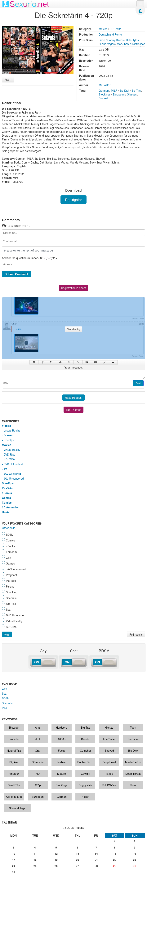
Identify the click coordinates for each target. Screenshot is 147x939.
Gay (4, 689)
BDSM (6, 698)
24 (13, 866)
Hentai (6, 512)
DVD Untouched (13, 464)
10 (13, 853)
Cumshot (85, 750)
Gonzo (109, 727)
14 (96, 853)
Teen (133, 727)
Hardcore (61, 727)
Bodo (102, 40)
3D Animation (11, 507)
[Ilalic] (42, 362)
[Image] (86, 362)
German (104, 90)
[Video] (95, 362)
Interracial (109, 739)
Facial (61, 750)
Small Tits (14, 785)
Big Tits (136, 90)
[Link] (78, 362)
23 (134, 860)
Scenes (8, 435)
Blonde (85, 739)
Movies (103, 29)
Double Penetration (86, 762)
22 (114, 860)
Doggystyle (85, 785)
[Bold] (33, 362)
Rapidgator (73, 199)
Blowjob (14, 727)
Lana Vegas (107, 44)
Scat (4, 693)
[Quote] (113, 362)
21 (96, 860)
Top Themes (73, 410)
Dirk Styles (132, 40)
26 (56, 866)
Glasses (132, 94)
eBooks (7, 493)
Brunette (14, 739)
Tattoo (109, 773)
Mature (61, 773)
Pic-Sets (7, 488)
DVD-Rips (9, 454)
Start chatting (73, 329)
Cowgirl (85, 773)
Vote (7, 635)
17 (13, 860)
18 (35, 860)
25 (35, 866)
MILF (114, 90)
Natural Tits (14, 750)
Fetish (85, 797)
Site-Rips (8, 483)
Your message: (74, 367)
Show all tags (17, 808)
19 (56, 860)
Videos (6, 426)
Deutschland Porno (110, 34)
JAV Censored (12, 474)
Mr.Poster (104, 85)
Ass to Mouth (14, 797)
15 (114, 853)
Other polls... (9, 528)
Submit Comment (16, 274)
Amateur (14, 773)
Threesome (133, 739)
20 (77, 860)
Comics (7, 502)
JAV (4, 469)
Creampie (38, 762)
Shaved (103, 98)
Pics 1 (8, 79)
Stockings (104, 94)
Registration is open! (73, 288)
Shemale (7, 703)
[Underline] (51, 362)
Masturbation (133, 762)
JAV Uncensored (14, 478)
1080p (61, 739)
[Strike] (60, 362)
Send (138, 383)
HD (38, 773)
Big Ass (13, 762)
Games (6, 498)
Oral (37, 750)
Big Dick (124, 90)
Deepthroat (109, 762)
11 (35, 853)
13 (77, 853)
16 (134, 853)
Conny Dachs (115, 40)
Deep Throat (133, 773)
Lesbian (61, 762)
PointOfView (109, 785)
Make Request (73, 397)
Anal (37, 727)
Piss (4, 708)
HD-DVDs (115, 29)
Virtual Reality (12, 430)
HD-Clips (9, 440)
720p (38, 785)
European (119, 94)
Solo (133, 785)
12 (56, 853)
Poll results (136, 634)
